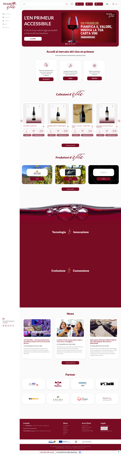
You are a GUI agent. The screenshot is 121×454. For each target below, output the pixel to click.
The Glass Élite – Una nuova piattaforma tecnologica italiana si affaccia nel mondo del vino (37, 341)
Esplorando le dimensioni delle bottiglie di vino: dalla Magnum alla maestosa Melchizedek (103, 341)
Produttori (65, 429)
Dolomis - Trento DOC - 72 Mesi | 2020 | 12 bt (81, 126)
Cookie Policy (104, 429)
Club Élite (65, 432)
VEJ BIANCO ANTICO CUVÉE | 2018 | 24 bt (56, 126)
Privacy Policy (104, 427)
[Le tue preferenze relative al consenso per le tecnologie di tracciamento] (118, 451)
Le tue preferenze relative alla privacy (66, 452)
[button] (107, 4)
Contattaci (5, 322)
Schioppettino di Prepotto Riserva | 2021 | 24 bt (104, 126)
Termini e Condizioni (105, 425)
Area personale (85, 425)
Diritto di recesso (85, 429)
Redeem (65, 427)
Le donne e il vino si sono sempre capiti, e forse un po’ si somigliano (69, 340)
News (64, 434)
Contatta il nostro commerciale (30, 428)
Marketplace (66, 425)
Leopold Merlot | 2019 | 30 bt (29, 125)
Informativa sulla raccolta (47, 452)
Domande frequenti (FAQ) (87, 430)
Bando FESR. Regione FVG (106, 430)
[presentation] (22, 120)
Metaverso (65, 430)
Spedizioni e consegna (86, 427)
